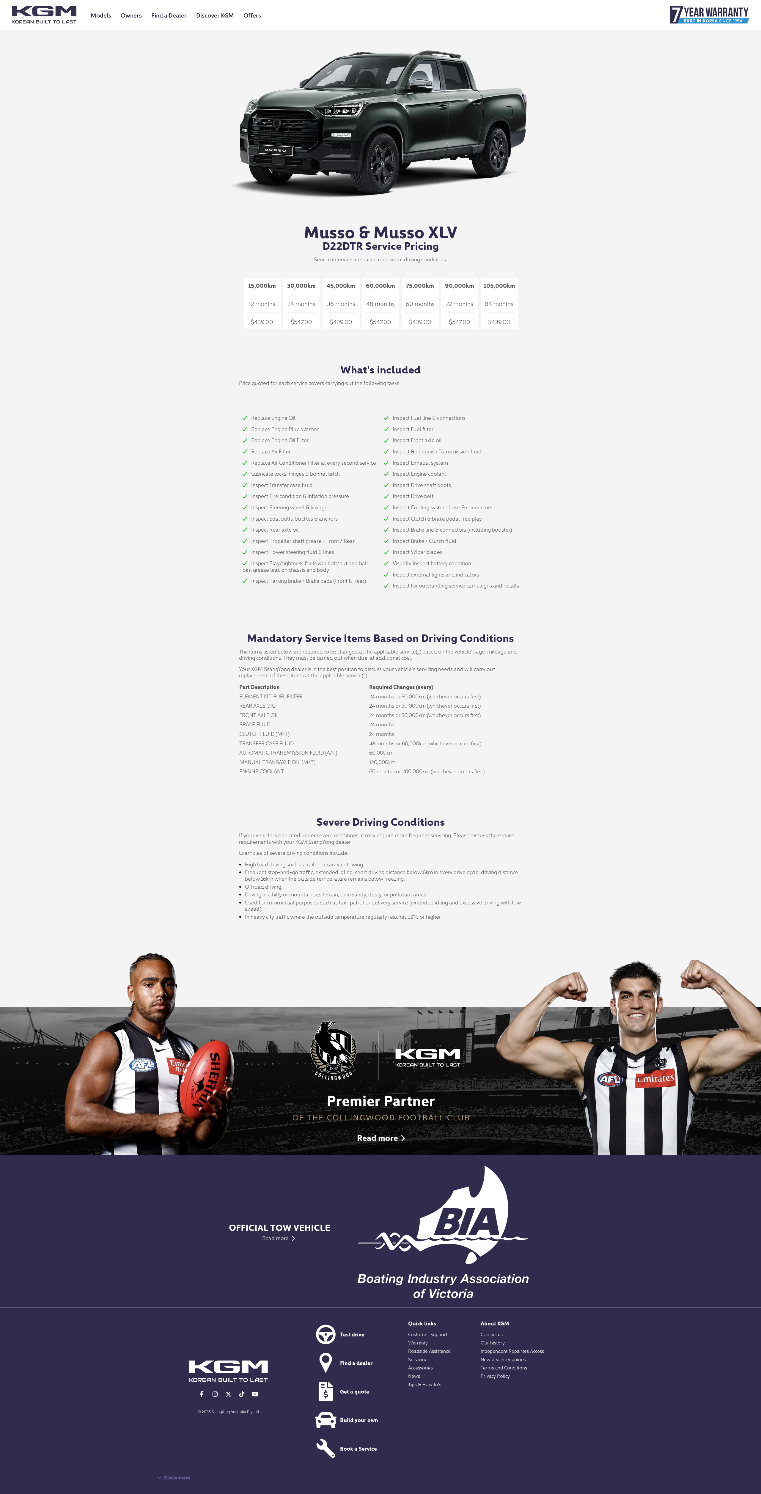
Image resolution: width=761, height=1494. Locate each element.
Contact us (492, 1334)
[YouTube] (255, 1393)
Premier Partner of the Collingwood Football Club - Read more (380, 1080)
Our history (493, 1342)
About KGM (495, 1323)
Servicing (417, 1359)
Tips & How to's (424, 1384)
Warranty (418, 1342)
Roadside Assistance (429, 1350)
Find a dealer (356, 1362)
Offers (252, 15)
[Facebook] (201, 1393)
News (414, 1375)
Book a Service (358, 1448)
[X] (228, 1393)
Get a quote (354, 1391)
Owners (131, 15)
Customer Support (427, 1334)
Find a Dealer (169, 15)
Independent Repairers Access (512, 1350)
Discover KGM (215, 15)
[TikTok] (242, 1393)
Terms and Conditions (504, 1367)
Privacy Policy (495, 1375)
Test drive (352, 1334)
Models (101, 15)
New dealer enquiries (503, 1359)
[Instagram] (215, 1393)
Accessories (420, 1367)
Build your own (359, 1420)
